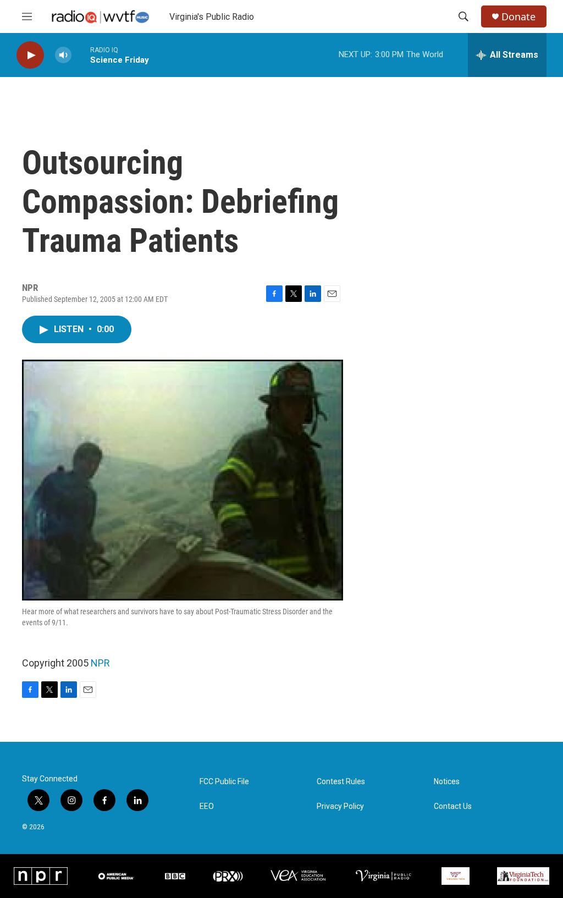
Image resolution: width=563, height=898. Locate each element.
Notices (447, 782)
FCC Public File (224, 782)
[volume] (63, 55)
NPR (100, 663)
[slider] (80, 54)
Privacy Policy (340, 806)
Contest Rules (341, 782)
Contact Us (453, 806)
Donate (518, 17)
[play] (30, 55)
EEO (207, 806)
